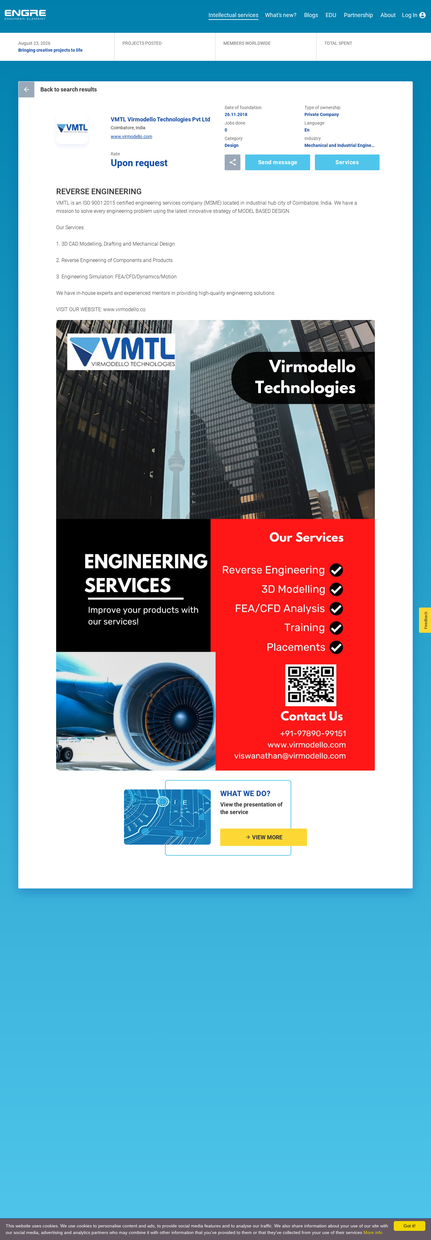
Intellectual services (233, 15)
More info (372, 1232)
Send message (278, 162)
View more (266, 837)
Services (347, 162)
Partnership (358, 15)
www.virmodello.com (131, 136)
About (388, 15)
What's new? (281, 15)
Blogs (311, 15)
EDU (331, 15)
